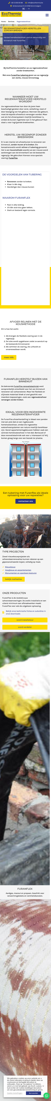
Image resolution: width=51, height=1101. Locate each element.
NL (24, 9)
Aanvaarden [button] (33, 1093)
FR (29, 9)
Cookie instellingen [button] (14, 1093)
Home (3, 22)
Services (11, 22)
